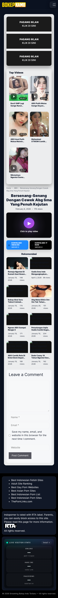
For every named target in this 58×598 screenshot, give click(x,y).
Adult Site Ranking (21, 483)
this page (23, 521)
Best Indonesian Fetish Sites (27, 480)
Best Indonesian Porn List (25, 494)
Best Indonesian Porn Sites (26, 497)
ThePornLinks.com (21, 501)
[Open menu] (53, 5)
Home (8, 188)
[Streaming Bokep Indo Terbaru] (14, 4)
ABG (16, 188)
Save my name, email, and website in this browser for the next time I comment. (29, 435)
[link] (29, 563)
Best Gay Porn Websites (25, 487)
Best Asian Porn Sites (23, 490)
